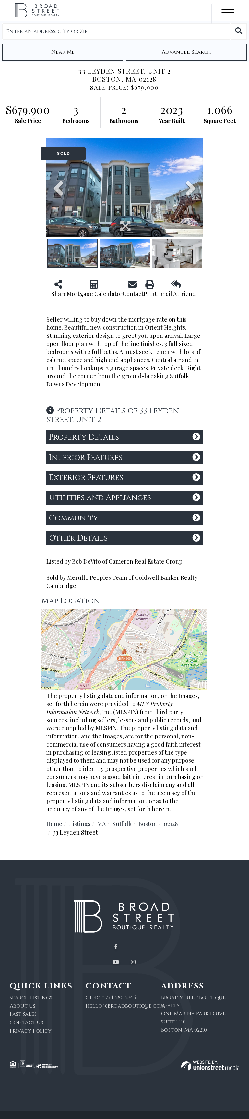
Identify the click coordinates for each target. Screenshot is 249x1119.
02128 (171, 824)
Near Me (63, 52)
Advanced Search (186, 52)
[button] (239, 31)
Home (54, 824)
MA (101, 824)
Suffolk (122, 824)
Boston (147, 824)
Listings (79, 824)
